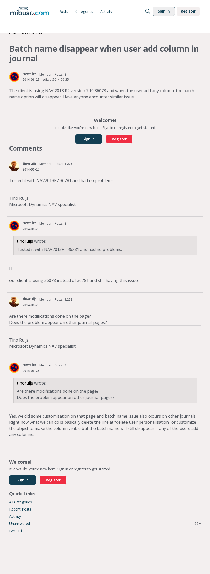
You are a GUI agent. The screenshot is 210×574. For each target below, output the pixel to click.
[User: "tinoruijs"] (14, 166)
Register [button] (119, 138)
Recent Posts (20, 509)
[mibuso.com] (29, 11)
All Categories (20, 501)
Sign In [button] (89, 138)
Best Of (15, 530)
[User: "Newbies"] (14, 77)
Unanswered (105, 523)
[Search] (147, 11)
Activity (15, 516)
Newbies (30, 74)
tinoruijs (30, 163)
